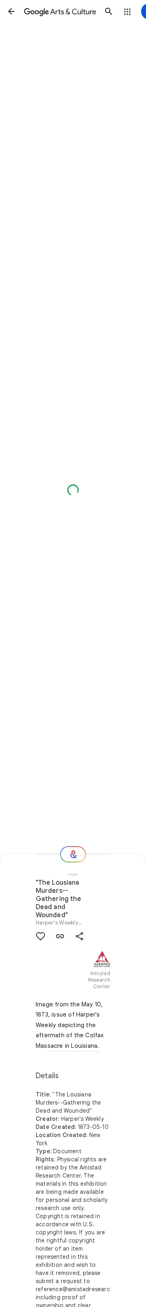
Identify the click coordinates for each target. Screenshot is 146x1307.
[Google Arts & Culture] (60, 11)
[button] (11, 11)
